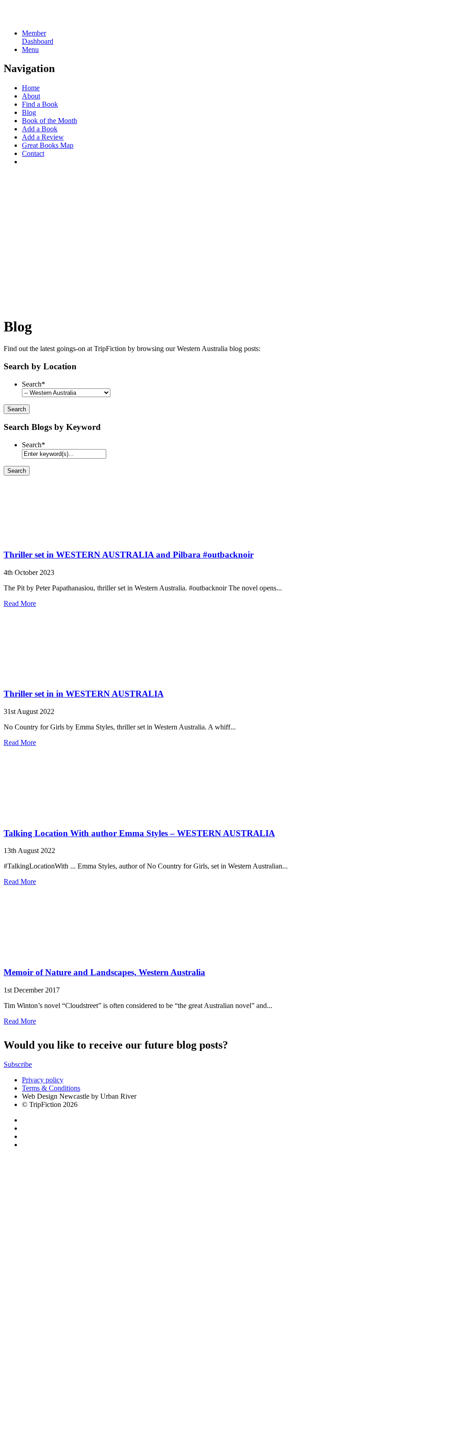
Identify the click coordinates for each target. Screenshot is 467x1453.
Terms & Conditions (51, 1088)
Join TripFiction (332, 1368)
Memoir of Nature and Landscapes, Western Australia (104, 972)
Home (31, 88)
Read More (20, 603)
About (31, 96)
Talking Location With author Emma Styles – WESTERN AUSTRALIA (139, 833)
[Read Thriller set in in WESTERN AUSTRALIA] (35, 676)
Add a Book (39, 129)
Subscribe (18, 1064)
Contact (33, 153)
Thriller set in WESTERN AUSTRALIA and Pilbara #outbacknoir (129, 554)
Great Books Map (47, 145)
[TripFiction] (48, 17)
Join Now (18, 304)
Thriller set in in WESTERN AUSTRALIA (84, 693)
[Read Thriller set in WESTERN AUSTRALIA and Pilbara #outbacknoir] (35, 537)
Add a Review (43, 137)
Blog (29, 112)
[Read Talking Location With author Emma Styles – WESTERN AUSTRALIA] (35, 815)
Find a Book (40, 104)
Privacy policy (42, 1080)
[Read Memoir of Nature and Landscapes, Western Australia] (35, 954)
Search (33, 384)
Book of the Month (49, 120)
